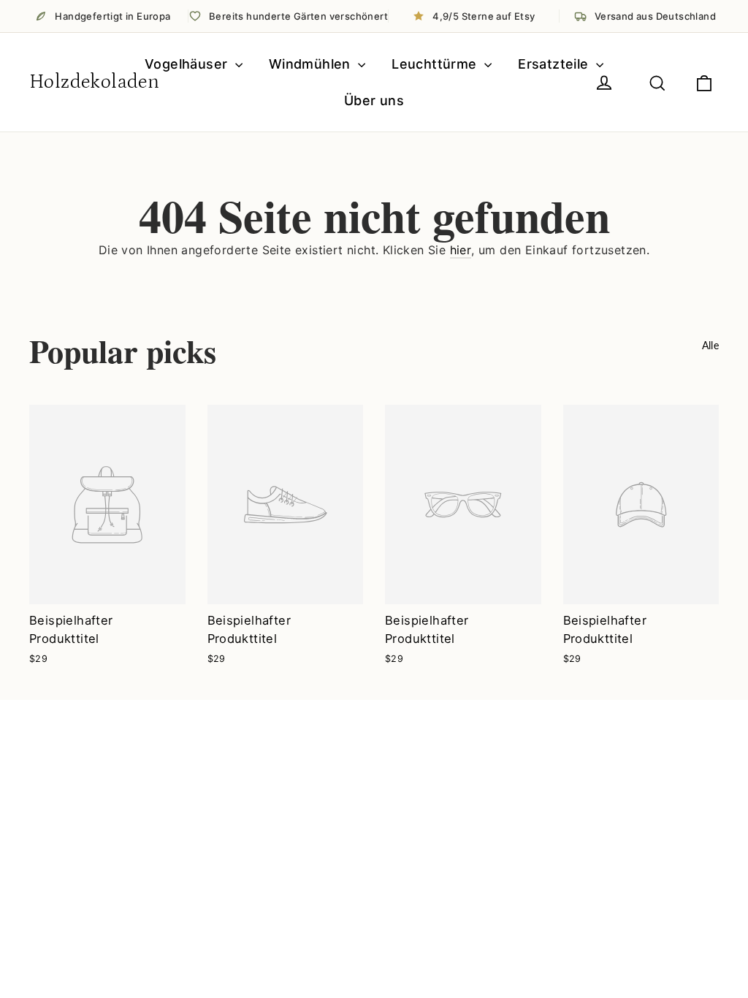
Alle (710, 345)
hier (461, 250)
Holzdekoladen (94, 82)
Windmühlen (311, 64)
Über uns (374, 100)
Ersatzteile (555, 64)
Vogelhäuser (188, 64)
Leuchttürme (436, 64)
